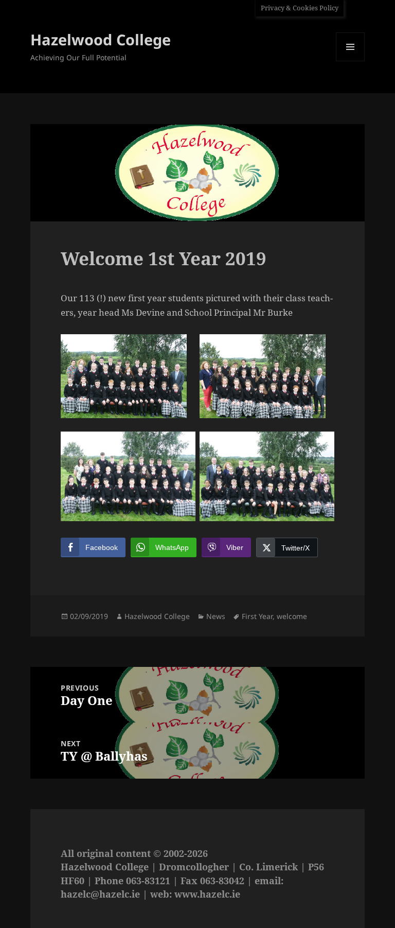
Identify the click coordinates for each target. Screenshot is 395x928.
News (215, 616)
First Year (257, 616)
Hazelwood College (100, 39)
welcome (292, 616)
